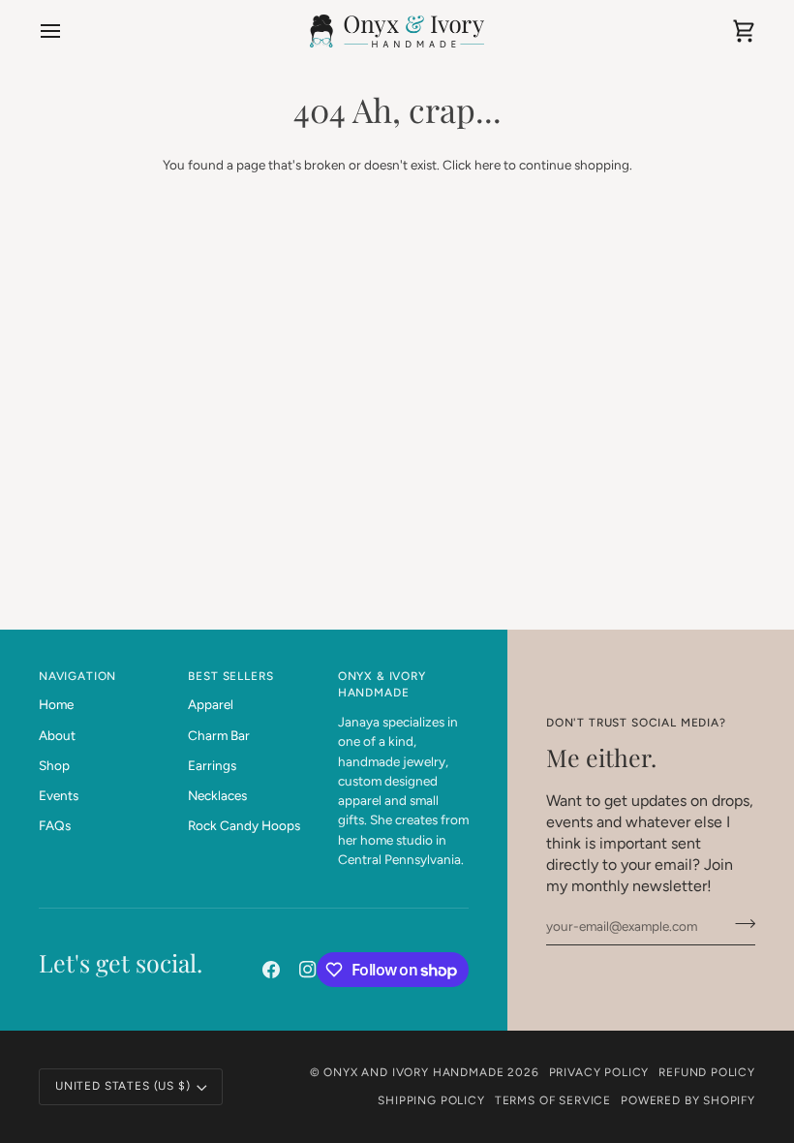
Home (56, 704)
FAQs (55, 825)
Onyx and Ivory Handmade (413, 1072)
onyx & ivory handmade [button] (382, 684)
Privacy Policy (599, 1072)
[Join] (739, 924)
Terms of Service (553, 1100)
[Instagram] (308, 969)
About (57, 735)
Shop (54, 765)
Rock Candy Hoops (244, 825)
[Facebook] (271, 969)
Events (58, 795)
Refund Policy (706, 1072)
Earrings (212, 765)
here (487, 164)
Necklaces (217, 795)
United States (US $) (123, 1086)
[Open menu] (68, 31)
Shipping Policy (431, 1100)
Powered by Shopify (688, 1100)
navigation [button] (77, 676)
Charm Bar (219, 735)
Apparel (210, 704)
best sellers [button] (230, 676)
